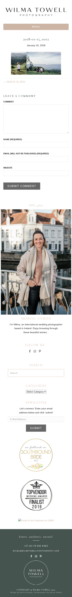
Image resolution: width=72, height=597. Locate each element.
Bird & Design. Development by (35, 592)
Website (7, 168)
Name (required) (12, 139)
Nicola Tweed (56, 592)
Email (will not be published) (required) (26, 153)
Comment (8, 102)
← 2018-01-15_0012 (14, 81)
